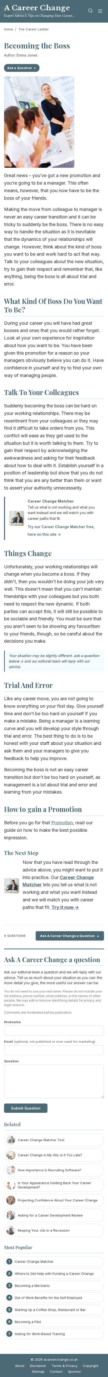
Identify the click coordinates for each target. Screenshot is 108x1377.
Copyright (90, 1366)
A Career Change (37, 8)
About (19, 1366)
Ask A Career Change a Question (67, 936)
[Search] (90, 11)
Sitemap (38, 1371)
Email (49, 1041)
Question (11, 1061)
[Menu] (100, 11)
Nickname (12, 1022)
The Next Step (21, 852)
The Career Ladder (33, 29)
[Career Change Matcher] (11, 887)
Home (8, 29)
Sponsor (74, 1371)
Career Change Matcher (51, 501)
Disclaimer (38, 1366)
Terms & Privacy (64, 1366)
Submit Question (25, 1108)
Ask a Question (19, 68)
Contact (56, 1371)
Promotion (62, 822)
